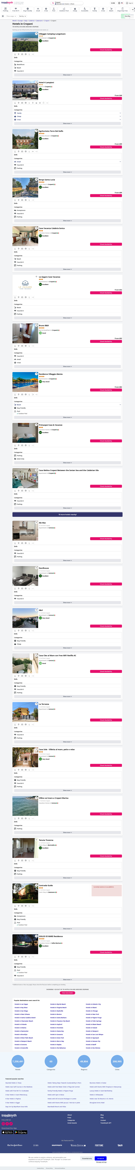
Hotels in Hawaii (91, 1028)
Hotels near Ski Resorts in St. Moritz (101, 1099)
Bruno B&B (44, 325)
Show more (66, 75)
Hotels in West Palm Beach (24, 1038)
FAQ (102, 1118)
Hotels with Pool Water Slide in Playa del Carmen (64, 1087)
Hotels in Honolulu (56, 1028)
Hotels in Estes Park (57, 1038)
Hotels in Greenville (21, 1048)
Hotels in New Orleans (22, 1014)
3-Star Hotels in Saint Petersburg (16, 1095)
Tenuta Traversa (46, 840)
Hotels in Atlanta (20, 1028)
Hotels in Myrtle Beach (58, 1004)
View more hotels (67, 993)
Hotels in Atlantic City (93, 1004)
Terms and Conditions (60, 1168)
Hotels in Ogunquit (92, 1038)
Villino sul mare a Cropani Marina (53, 798)
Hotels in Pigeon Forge (93, 1018)
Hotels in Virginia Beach (58, 1007)
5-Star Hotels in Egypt (12, 1103)
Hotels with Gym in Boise (56, 1095)
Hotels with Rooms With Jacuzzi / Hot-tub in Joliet (64, 1103)
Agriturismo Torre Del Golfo (51, 131)
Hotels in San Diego (21, 1011)
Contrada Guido (46, 885)
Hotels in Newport (92, 1031)
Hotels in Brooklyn (21, 1034)
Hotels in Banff (91, 1044)
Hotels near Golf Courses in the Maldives (18, 1087)
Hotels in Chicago (92, 1011)
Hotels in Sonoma (21, 1044)
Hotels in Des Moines (93, 1048)
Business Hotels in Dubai (98, 1083)
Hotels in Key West (21, 1007)
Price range (10, 16)
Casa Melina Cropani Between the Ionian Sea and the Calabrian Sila (69, 470)
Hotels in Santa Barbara (58, 1018)
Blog (102, 1115)
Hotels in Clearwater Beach (24, 1021)
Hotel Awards (72, 1123)
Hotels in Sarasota (56, 1034)
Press (69, 1118)
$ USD (113, 3)
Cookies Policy (40, 1168)
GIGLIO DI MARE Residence (51, 936)
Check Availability (106, 50)
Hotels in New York (92, 1014)
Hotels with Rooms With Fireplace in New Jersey (105, 1087)
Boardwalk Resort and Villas (57, 1107)
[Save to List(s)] (36, 33)
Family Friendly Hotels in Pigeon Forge (60, 1091)
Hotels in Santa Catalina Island (25, 1018)
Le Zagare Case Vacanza (49, 277)
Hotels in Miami (91, 1007)
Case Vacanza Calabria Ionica (52, 228)
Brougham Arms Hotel (97, 1103)
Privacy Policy (49, 1168)
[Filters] (3, 16)
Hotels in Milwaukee (96, 1095)
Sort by (21, 16)
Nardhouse (44, 568)
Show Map (127, 16)
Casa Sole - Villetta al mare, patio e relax (57, 749)
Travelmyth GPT (106, 1123)
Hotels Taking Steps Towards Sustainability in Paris (64, 1083)
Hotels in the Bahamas (58, 1048)
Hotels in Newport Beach (23, 1041)
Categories (71, 1120)
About (70, 1115)
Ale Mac (42, 523)
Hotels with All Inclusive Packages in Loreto (62, 1099)
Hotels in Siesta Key (57, 1031)
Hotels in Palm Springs (93, 1021)
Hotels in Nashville (56, 1011)
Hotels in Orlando (21, 1024)
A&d (41, 610)
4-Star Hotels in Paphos (13, 1099)
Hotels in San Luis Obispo (94, 1034)
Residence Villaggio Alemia (51, 374)
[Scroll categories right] (133, 10)
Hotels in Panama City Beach (60, 1021)
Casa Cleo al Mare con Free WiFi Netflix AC (57, 655)
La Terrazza (44, 704)
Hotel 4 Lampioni (46, 82)
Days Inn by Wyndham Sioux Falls (16, 1107)
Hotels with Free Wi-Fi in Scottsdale (17, 1091)
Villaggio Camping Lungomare (52, 34)
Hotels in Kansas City (93, 1041)
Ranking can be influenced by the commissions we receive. (29, 30)
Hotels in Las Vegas (21, 1004)
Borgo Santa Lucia (47, 179)
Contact (103, 1120)
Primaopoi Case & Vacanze (50, 425)
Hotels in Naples (55, 1044)
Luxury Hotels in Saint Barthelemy (101, 1091)
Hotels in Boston (56, 1014)
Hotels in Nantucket (21, 1031)
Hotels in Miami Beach (93, 1024)
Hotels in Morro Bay (57, 1041)
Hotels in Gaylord (56, 1024)
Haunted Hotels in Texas (13, 1083)
